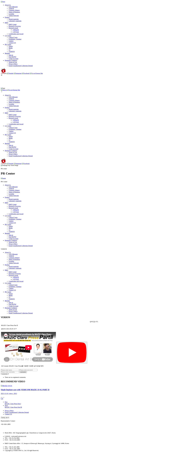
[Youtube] (10, 73)
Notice (11, 46)
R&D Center (13, 24)
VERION (12, 51)
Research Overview (15, 26)
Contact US (12, 43)
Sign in (11, 55)
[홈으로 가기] (3, 178)
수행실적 (16, 30)
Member (7, 53)
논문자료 (16, 32)
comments (23, 372)
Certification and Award (16, 34)
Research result (13, 28)
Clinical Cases (13, 37)
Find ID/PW (12, 57)
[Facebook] (26, 73)
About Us (8, 5)
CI (9, 50)
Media (11, 48)
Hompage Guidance (11, 60)
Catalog (11, 41)
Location (11, 14)
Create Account (13, 58)
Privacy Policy (13, 64)
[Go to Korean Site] (36, 73)
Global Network (14, 15)
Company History (14, 10)
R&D (6, 22)
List (2, 398)
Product (7, 17)
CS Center (8, 35)
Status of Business (14, 12)
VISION (11, 8)
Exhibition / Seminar (15, 39)
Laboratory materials (15, 21)
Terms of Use (13, 62)
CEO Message (13, 7)
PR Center (8, 44)
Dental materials (14, 19)
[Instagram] (18, 73)
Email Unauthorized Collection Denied (21, 66)
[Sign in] (4, 90)
